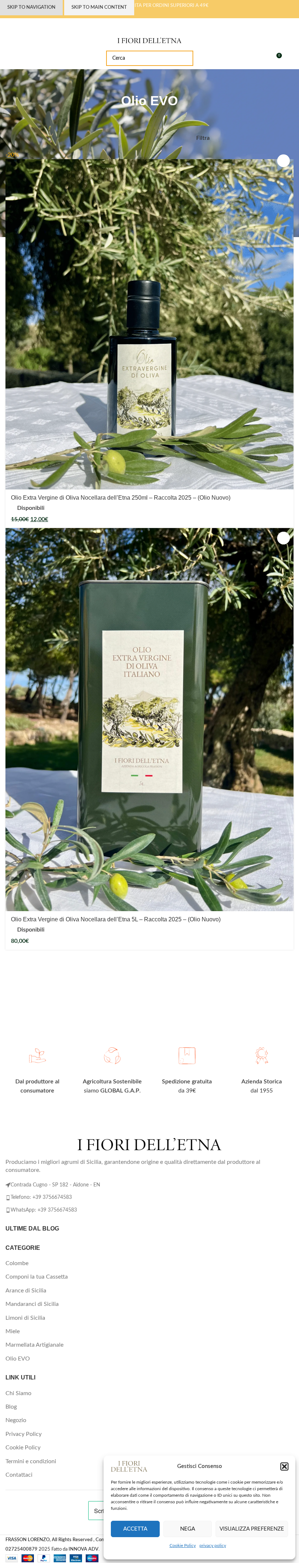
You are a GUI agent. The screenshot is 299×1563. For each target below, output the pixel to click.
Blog (11, 1407)
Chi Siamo (18, 1393)
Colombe (16, 1263)
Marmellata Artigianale (34, 1345)
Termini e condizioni (30, 1461)
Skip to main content (99, 7)
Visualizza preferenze (252, 1529)
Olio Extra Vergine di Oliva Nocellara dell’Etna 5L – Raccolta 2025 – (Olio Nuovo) (116, 919)
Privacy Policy (23, 1434)
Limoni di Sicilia (25, 1318)
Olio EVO (17, 1359)
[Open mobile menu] (8, 58)
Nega (187, 1529)
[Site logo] (149, 40)
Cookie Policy (183, 1545)
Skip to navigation (31, 7)
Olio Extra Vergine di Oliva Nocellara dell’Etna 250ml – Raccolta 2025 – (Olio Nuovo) (120, 498)
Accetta (135, 1529)
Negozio (15, 1420)
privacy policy (212, 1545)
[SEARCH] (185, 58)
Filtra (203, 138)
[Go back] (140, 84)
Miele (12, 1331)
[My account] (290, 58)
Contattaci (18, 1475)
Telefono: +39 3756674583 (41, 1197)
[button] (284, 1466)
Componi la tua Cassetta (36, 1277)
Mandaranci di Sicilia (32, 1304)
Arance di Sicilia (25, 1291)
